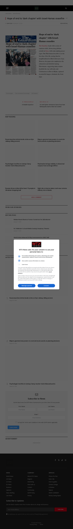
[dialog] (36, 264)
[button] (36, 264)
